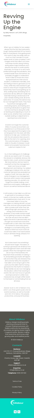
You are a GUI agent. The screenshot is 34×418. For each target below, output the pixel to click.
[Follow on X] (18, 411)
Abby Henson (9, 33)
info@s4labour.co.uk (17, 370)
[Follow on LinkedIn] (15, 411)
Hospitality (7, 36)
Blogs (25, 33)
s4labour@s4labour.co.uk (17, 365)
